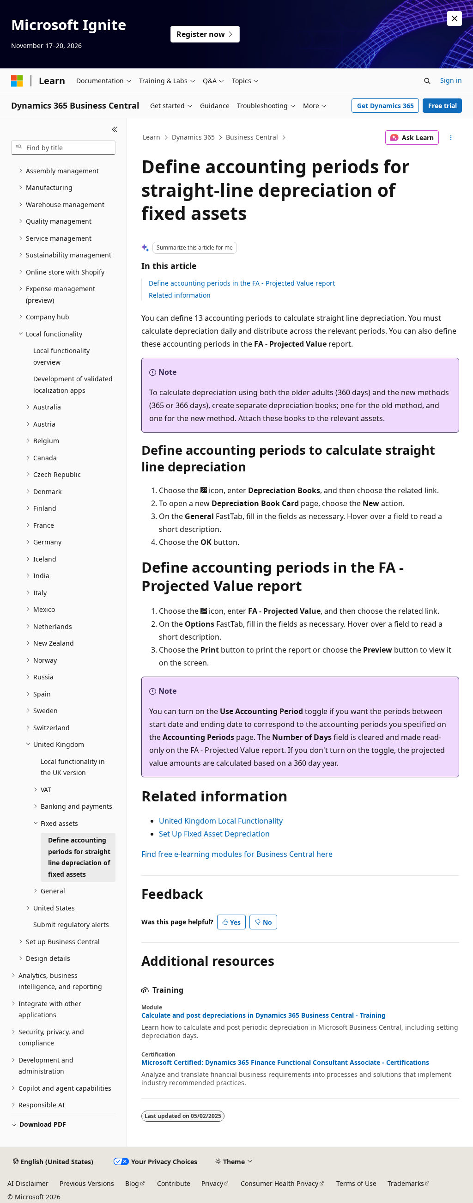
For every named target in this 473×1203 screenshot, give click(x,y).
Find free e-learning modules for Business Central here (237, 854)
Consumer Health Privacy (279, 1183)
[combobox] (63, 147)
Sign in (451, 80)
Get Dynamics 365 (385, 105)
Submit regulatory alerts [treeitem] (71, 924)
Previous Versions (87, 1183)
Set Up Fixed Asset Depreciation (214, 834)
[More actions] (451, 137)
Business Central (252, 137)
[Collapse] (115, 129)
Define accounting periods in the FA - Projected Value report (242, 283)
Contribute (173, 1183)
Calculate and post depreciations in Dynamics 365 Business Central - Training (263, 1015)
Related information (180, 295)
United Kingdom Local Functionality (221, 821)
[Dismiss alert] (454, 18)
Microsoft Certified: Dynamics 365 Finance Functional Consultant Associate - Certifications (285, 1062)
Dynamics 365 (193, 137)
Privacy (212, 1183)
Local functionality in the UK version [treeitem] (73, 767)
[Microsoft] (17, 81)
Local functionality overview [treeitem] (61, 356)
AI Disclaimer (28, 1183)
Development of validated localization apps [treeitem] (73, 384)
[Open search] (427, 81)
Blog (132, 1183)
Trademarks (406, 1183)
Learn (151, 137)
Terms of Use (356, 1183)
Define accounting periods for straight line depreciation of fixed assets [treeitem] (79, 857)
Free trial (442, 105)
